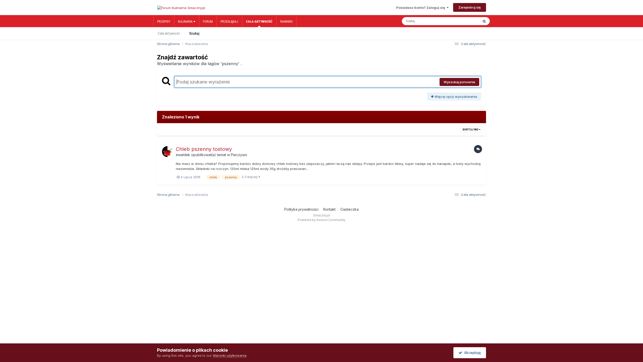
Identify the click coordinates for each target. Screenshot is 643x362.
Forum (208, 21)
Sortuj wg (470, 129)
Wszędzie (466, 21)
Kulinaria (185, 21)
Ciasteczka (349, 209)
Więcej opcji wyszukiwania (455, 97)
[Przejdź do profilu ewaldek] (167, 151)
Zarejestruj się (469, 7)
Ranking (286, 21)
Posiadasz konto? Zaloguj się (421, 8)
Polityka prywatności (301, 209)
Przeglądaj (229, 21)
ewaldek (183, 155)
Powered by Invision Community (321, 220)
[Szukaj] (484, 21)
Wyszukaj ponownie (459, 82)
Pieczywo (239, 155)
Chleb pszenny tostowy (204, 149)
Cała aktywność (259, 21)
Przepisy (163, 21)
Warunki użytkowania (229, 355)
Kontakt (329, 209)
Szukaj (194, 33)
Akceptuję (471, 352)
